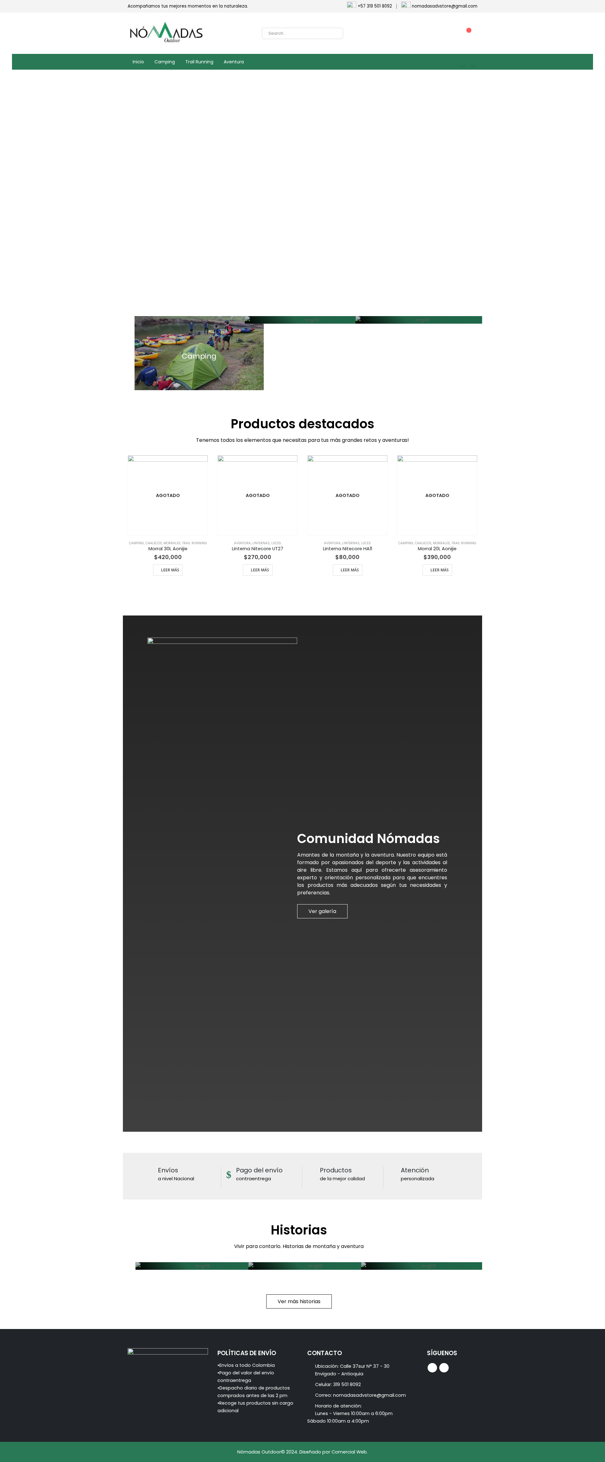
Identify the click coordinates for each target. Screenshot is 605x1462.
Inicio (138, 62)
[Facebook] (462, 61)
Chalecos (154, 543)
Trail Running (199, 62)
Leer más (170, 570)
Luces (276, 543)
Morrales (172, 543)
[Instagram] (472, 61)
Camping (164, 62)
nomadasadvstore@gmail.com (369, 1395)
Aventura (234, 62)
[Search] (334, 33)
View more (199, 353)
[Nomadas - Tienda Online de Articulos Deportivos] (167, 33)
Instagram (444, 1367)
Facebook (432, 1367)
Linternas (261, 543)
